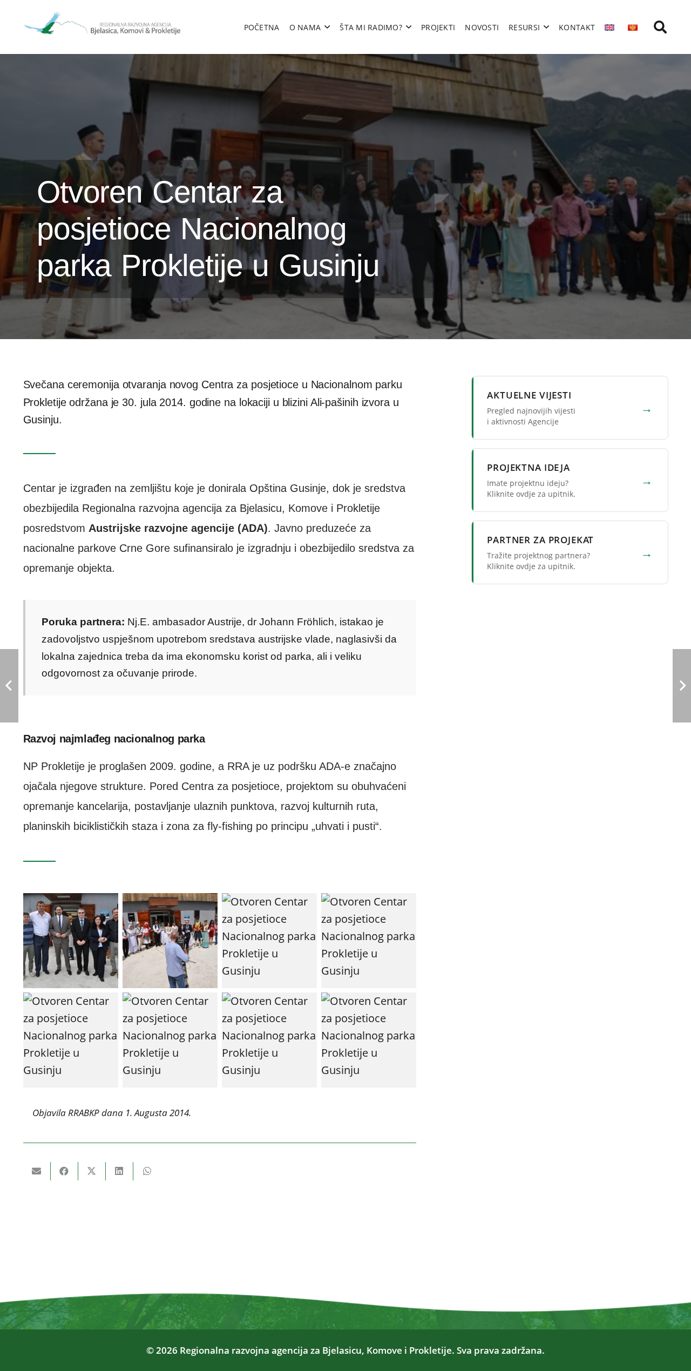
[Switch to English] (611, 27)
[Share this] (64, 1171)
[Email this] (37, 1171)
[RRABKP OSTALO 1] (103, 26)
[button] (660, 27)
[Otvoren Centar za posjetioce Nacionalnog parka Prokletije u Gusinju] (70, 940)
